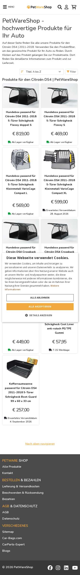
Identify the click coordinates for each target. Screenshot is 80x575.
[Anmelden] (67, 7)
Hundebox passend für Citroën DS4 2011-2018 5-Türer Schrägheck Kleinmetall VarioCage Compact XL (59, 184)
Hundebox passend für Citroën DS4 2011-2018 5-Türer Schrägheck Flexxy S (59, 118)
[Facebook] (50, 568)
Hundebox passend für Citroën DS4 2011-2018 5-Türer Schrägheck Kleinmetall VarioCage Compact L (20, 184)
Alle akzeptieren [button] (40, 306)
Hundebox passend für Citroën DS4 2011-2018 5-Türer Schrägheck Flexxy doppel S (20, 118)
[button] (40, 315)
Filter (72, 72)
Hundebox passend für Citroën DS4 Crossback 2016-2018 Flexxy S (59, 252)
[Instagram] (58, 568)
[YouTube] (75, 568)
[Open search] (60, 7)
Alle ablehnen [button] (39, 297)
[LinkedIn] (67, 568)
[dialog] (40, 287)
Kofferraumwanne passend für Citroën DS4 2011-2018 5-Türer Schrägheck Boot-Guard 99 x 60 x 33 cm (21, 392)
